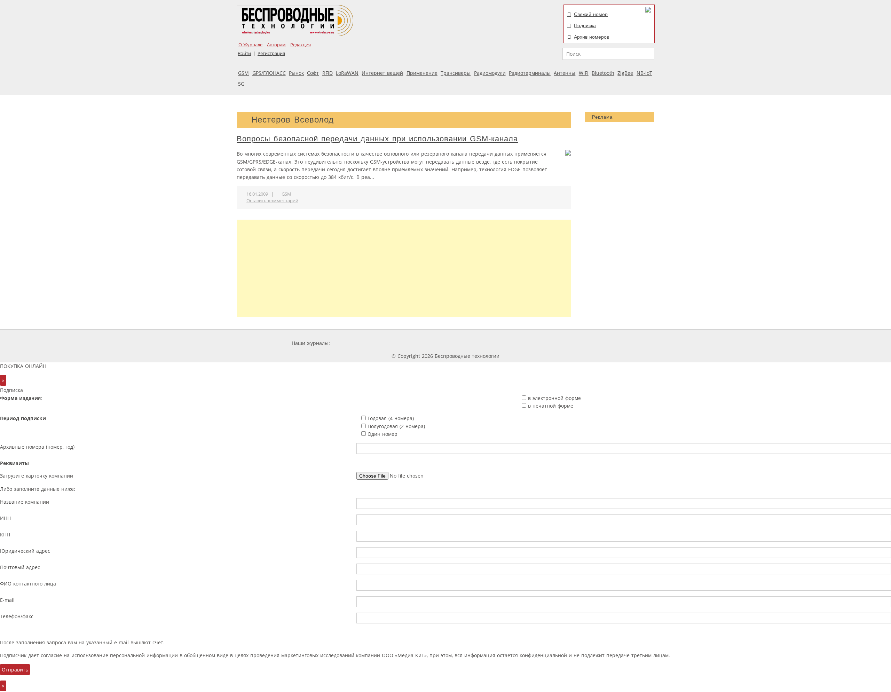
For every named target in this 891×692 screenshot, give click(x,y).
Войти (244, 53)
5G (241, 83)
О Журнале (250, 45)
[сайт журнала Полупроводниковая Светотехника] (533, 343)
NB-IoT (644, 73)
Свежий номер (591, 14)
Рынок (296, 73)
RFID (327, 73)
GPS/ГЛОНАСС (269, 73)
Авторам (276, 45)
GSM (243, 73)
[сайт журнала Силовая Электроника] (353, 343)
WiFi (584, 73)
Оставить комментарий (272, 201)
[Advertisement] (404, 268)
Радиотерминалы (530, 73)
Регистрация (271, 53)
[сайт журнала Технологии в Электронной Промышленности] (398, 343)
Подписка (585, 25)
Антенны (564, 73)
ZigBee (625, 73)
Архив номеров (591, 37)
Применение (422, 73)
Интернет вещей (382, 73)
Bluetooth (603, 73)
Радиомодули (490, 73)
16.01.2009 (257, 194)
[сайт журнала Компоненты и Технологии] (439, 343)
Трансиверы (456, 73)
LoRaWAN (347, 73)
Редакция (300, 45)
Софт (313, 73)
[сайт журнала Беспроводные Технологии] (481, 343)
